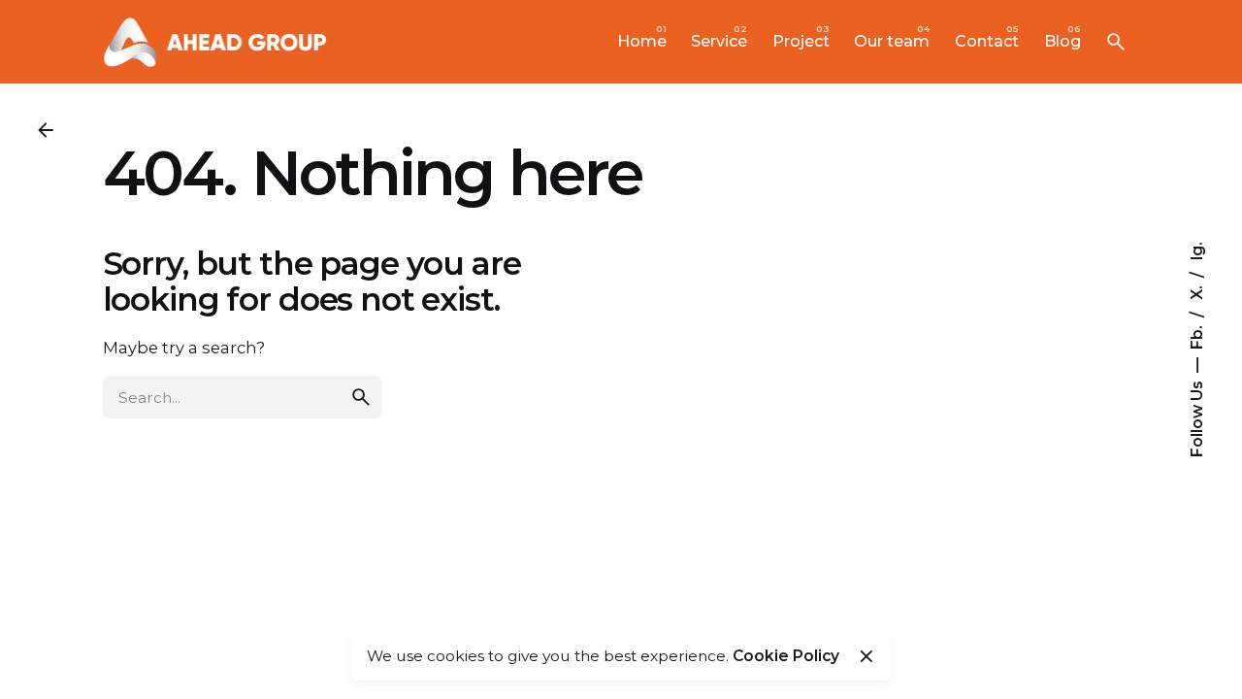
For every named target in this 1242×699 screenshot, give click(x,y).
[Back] (45, 130)
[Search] (1116, 41)
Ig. (1196, 251)
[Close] (866, 656)
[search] (361, 397)
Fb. (1196, 335)
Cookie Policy (786, 656)
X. (1196, 291)
